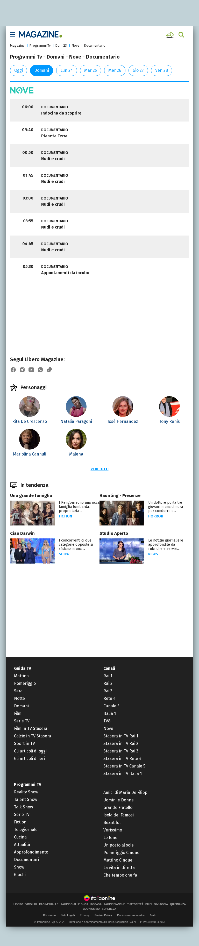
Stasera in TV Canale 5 (124, 766)
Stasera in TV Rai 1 (120, 736)
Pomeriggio (25, 683)
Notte (19, 698)
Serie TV (22, 721)
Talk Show (23, 807)
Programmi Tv (40, 45)
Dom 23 (61, 45)
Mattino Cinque (117, 860)
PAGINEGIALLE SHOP (74, 904)
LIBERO (18, 904)
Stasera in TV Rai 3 (120, 751)
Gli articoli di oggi (30, 751)
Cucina (20, 837)
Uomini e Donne (118, 800)
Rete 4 (109, 698)
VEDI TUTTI (100, 469)
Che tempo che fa (120, 875)
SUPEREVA (109, 909)
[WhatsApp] (40, 370)
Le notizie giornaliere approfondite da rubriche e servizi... (165, 544)
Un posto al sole (118, 845)
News (153, 554)
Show (64, 554)
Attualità (22, 844)
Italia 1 (109, 713)
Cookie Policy (103, 915)
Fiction (65, 516)
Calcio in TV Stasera (32, 736)
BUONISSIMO (91, 909)
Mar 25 (90, 70)
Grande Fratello (117, 807)
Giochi (20, 874)
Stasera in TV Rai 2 (120, 743)
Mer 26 (114, 70)
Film (18, 713)
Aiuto (153, 915)
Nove (75, 45)
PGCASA (96, 904)
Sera (18, 690)
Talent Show (25, 799)
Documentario (94, 45)
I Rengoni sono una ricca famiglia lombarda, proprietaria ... (79, 506)
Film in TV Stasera (30, 728)
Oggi (18, 70)
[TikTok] (49, 370)
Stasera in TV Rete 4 (122, 758)
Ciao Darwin (22, 533)
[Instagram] (22, 370)
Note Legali (68, 915)
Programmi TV (27, 784)
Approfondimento (31, 852)
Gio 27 (138, 70)
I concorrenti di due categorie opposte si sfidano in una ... (76, 544)
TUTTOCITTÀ (135, 904)
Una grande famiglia (31, 495)
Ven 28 (161, 70)
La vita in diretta (119, 867)
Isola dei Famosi (118, 815)
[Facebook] (13, 370)
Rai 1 (107, 675)
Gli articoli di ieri (29, 758)
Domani (41, 70)
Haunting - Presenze (120, 495)
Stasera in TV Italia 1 (122, 773)
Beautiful (111, 822)
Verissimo (112, 830)
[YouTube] (31, 370)
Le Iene (110, 837)
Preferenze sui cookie (131, 915)
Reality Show (26, 791)
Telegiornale (26, 829)
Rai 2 (107, 683)
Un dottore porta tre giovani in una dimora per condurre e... (165, 506)
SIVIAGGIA (161, 904)
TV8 (106, 721)
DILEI (148, 904)
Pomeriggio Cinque (121, 852)
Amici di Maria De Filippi (125, 792)
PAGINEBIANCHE (114, 904)
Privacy (85, 915)
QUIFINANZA (178, 904)
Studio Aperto (114, 533)
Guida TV (22, 668)
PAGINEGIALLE (49, 904)
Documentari (26, 859)
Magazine (17, 45)
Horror (155, 516)
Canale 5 (111, 705)
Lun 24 (66, 70)
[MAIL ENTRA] (171, 34)
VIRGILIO (31, 904)
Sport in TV (24, 743)
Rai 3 (107, 690)
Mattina (21, 675)
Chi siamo (49, 915)
